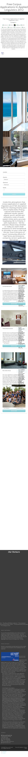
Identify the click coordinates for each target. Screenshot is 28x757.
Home (4, 753)
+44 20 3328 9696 (6, 739)
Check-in (5, 177)
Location (5, 172)
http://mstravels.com (6, 742)
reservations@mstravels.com (8, 741)
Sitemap (4, 751)
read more (3, 648)
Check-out (5, 182)
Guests (4, 187)
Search (14, 194)
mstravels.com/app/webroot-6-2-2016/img (10, 689)
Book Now (14, 303)
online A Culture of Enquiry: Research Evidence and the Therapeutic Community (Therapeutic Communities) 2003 (13, 709)
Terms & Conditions (19, 747)
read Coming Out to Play (17, 712)
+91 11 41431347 (6, 740)
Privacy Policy (25, 748)
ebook (16, 719)
